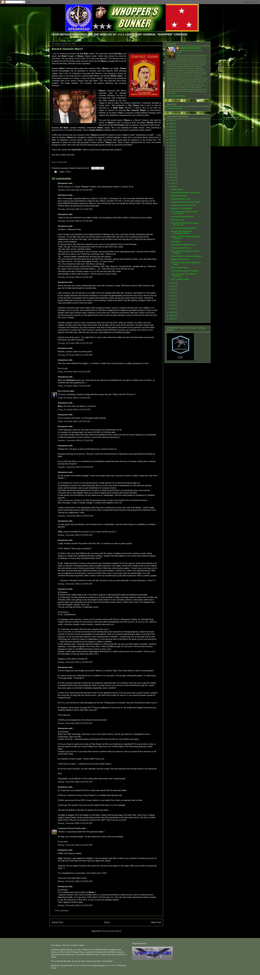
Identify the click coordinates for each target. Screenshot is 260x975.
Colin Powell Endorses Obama (182, 217)
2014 (171, 158)
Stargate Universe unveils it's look (183, 205)
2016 (171, 152)
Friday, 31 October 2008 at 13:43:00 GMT (74, 386)
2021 (171, 136)
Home (107, 922)
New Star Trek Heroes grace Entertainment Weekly (181, 232)
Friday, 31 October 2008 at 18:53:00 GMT (74, 421)
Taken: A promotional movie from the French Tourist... (184, 213)
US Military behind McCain (181, 248)
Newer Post (57, 922)
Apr (172, 299)
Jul (172, 289)
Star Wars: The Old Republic (181, 208)
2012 (171, 165)
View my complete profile (176, 96)
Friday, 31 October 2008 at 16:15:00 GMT (74, 398)
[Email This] (92, 168)
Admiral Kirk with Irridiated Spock (183, 245)
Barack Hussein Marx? (67, 49)
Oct (172, 187)
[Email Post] (55, 172)
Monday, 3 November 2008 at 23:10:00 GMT (75, 905)
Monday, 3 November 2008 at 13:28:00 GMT (75, 584)
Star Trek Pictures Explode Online (183, 228)
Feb (172, 305)
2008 (171, 177)
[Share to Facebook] (100, 168)
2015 (171, 155)
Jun (172, 293)
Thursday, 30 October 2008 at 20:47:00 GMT (75, 343)
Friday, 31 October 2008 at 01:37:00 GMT (74, 372)
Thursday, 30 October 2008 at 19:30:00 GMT (75, 277)
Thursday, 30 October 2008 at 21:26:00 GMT (75, 355)
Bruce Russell (63, 391)
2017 (171, 149)
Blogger (54, 968)
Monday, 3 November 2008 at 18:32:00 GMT (75, 823)
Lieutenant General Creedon (69, 828)
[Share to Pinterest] (102, 168)
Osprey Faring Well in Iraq (180, 199)
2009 (171, 174)
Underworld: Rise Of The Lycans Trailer (185, 202)
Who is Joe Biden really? (180, 279)
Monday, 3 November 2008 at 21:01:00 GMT (75, 845)
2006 (171, 316)
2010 (171, 171)
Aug (173, 286)
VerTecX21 (77, 965)
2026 (171, 120)
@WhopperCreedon (174, 108)
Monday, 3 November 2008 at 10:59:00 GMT (75, 535)
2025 (171, 124)
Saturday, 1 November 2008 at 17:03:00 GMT (75, 440)
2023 (171, 130)
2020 (171, 140)
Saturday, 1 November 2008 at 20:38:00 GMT (75, 516)
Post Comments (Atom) (112, 931)
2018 (171, 146)
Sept (173, 283)
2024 (171, 127)
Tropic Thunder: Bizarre (179, 268)
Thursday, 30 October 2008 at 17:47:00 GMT (75, 221)
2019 (171, 143)
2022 (171, 133)
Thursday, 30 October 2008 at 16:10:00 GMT (75, 209)
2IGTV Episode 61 (177, 220)
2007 (171, 312)
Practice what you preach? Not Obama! (185, 193)
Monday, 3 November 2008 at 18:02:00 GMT (75, 782)
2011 (171, 168)
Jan (172, 308)
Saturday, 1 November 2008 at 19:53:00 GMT (75, 467)
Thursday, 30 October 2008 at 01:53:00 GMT (75, 190)
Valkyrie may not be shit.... (180, 259)
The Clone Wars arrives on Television (184, 271)
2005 (171, 319)
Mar (172, 302)
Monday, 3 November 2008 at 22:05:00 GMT (75, 881)
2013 (171, 162)
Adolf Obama (176, 242)
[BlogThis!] (95, 168)
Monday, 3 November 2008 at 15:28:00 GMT (75, 662)
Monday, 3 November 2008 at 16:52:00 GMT (75, 723)
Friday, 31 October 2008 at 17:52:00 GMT (74, 410)
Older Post (156, 922)
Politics (68, 172)
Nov (173, 183)
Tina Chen (112, 965)
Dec (173, 180)
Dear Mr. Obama (177, 189)
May (173, 296)
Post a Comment (61, 911)
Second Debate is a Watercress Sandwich (186, 256)
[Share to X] (97, 168)
